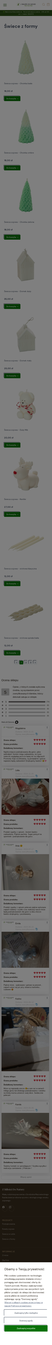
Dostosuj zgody (26, 1321)
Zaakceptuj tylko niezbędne (26, 1313)
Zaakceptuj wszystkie (26, 1328)
